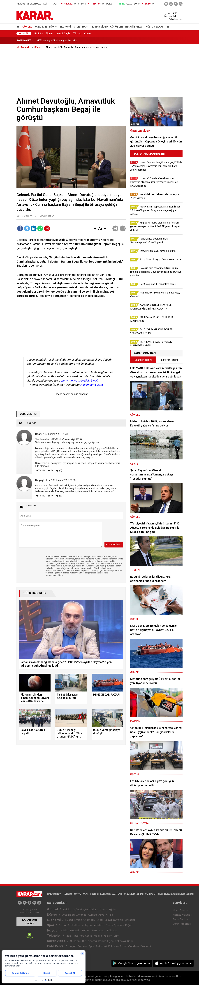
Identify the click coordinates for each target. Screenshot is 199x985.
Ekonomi (65, 26)
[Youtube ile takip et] (166, 4)
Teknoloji (54, 936)
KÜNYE (77, 893)
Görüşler (116, 26)
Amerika (81, 915)
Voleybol (87, 925)
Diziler (65, 930)
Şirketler (130, 920)
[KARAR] (34, 15)
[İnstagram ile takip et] (171, 4)
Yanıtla (41, 470)
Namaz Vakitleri (182, 915)
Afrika (109, 915)
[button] (95, 229)
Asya (101, 915)
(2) (60, 470)
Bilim (116, 936)
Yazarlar (41, 26)
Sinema (92, 941)
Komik (102, 941)
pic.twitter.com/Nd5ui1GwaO (79, 380)
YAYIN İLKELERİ (91, 893)
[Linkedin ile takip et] (34, 903)
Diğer (128, 925)
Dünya (53, 26)
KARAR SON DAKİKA (29, 921)
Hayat (86, 26)
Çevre (87, 33)
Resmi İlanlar (134, 26)
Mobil (69, 936)
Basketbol (74, 925)
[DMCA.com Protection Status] (29, 934)
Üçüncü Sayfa (63, 33)
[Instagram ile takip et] (39, 903)
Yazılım (108, 936)
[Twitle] (27, 228)
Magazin (75, 930)
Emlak (78, 920)
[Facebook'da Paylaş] (20, 228)
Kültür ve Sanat (117, 946)
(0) (51, 470)
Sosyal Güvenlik (114, 920)
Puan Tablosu (181, 919)
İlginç (110, 941)
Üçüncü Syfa (80, 909)
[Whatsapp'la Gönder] (40, 228)
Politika (38, 33)
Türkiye (77, 33)
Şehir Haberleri (182, 924)
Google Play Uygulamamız (134, 963)
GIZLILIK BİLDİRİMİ (133, 893)
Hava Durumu (181, 910)
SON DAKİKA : (24, 40)
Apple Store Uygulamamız (176, 963)
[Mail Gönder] (47, 228)
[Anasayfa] (18, 26)
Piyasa (69, 920)
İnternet (79, 936)
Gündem (75, 941)
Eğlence (112, 930)
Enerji (100, 920)
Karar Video (100, 26)
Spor (76, 26)
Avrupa (92, 915)
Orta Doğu (68, 915)
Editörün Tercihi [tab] (169, 359)
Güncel (27, 26)
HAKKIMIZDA (54, 893)
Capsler (82, 946)
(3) (60, 495)
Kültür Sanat (154, 26)
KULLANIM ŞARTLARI (111, 893)
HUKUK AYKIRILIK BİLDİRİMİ (179, 893)
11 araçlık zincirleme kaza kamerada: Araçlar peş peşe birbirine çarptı (74, 40)
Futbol (62, 925)
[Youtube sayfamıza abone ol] (29, 903)
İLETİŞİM (67, 893)
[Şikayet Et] (121, 470)
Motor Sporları (115, 925)
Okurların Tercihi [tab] (143, 359)
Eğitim (49, 33)
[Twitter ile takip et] (181, 4)
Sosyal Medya (93, 936)
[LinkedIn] (34, 228)
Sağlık (85, 930)
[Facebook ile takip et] (176, 4)
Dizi (84, 941)
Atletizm (99, 925)
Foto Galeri (55, 946)
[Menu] (167, 26)
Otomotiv (89, 920)
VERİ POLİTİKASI (154, 893)
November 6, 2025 (92, 385)
